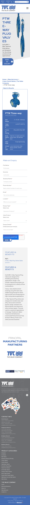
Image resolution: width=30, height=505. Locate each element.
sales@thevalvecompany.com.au (9, 425)
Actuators (4, 453)
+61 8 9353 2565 (8, 423)
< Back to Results (8, 88)
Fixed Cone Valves (6, 468)
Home (4, 79)
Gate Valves (4, 479)
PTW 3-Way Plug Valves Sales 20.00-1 (14, 261)
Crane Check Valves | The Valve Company (12, 82)
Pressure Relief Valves (7, 471)
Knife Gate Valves (6, 469)
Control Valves (5, 462)
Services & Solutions (6, 486)
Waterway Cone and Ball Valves (9, 477)
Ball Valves (4, 456)
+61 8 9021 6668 (8, 432)
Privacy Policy (11, 500)
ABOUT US (2, 1)
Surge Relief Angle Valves (8, 475)
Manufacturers (13, 79)
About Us (4, 488)
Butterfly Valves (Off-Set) (8, 458)
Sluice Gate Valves (6, 473)
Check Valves (5, 460)
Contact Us (4, 492)
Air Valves (4, 455)
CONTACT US (8, 1)
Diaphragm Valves (6, 464)
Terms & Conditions (19, 500)
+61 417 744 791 (8, 446)
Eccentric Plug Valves (6, 466)
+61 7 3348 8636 (8, 440)
